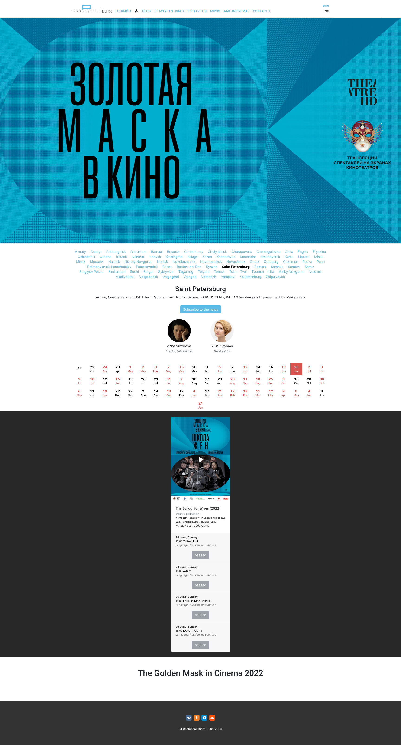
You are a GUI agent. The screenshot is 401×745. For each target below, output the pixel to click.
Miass (318, 257)
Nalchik (114, 262)
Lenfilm (279, 297)
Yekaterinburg (250, 277)
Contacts (261, 11)
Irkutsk (121, 257)
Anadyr (96, 252)
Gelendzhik (86, 257)
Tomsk (219, 272)
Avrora (101, 297)
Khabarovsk (226, 257)
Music (215, 11)
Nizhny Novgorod (138, 262)
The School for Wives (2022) (198, 508)
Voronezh (208, 277)
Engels (303, 252)
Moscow (97, 262)
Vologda (190, 277)
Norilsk (162, 262)
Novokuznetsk (184, 262)
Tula (232, 272)
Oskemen (290, 262)
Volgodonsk (148, 277)
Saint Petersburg (236, 267)
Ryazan (211, 267)
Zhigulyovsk (275, 277)
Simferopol (116, 272)
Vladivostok (125, 277)
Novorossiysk (211, 262)
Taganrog (185, 272)
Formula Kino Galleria (182, 297)
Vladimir (315, 272)
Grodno (106, 257)
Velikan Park (296, 297)
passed (200, 555)
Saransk (277, 267)
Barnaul (156, 252)
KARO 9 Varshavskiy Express (249, 297)
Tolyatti (203, 272)
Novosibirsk (235, 262)
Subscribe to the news (200, 309)
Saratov (294, 267)
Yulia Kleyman (222, 346)
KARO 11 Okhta (212, 297)
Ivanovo (138, 257)
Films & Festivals (169, 11)
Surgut (148, 272)
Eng (326, 11)
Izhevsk (155, 257)
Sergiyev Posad (91, 272)
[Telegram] (204, 718)
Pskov (167, 267)
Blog (146, 11)
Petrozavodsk (147, 267)
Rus (326, 6)
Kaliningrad (174, 257)
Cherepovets (242, 252)
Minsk (80, 262)
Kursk (289, 257)
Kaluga (192, 257)
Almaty (80, 252)
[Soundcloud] (212, 718)
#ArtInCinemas (236, 11)
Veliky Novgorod (292, 272)
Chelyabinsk (217, 252)
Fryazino (319, 252)
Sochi (134, 272)
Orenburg (271, 262)
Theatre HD (197, 11)
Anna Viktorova (179, 346)
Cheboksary (193, 252)
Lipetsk (304, 257)
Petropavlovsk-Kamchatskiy (109, 267)
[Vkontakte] (188, 718)
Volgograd (171, 277)
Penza (307, 262)
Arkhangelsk (116, 252)
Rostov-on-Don (189, 267)
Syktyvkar (166, 272)
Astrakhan (138, 252)
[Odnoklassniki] (196, 718)
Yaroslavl (228, 277)
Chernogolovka (268, 252)
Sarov (309, 267)
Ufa (271, 272)
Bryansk (173, 252)
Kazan (207, 257)
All (79, 368)
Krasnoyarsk (270, 257)
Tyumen (258, 272)
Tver (243, 272)
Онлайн (124, 11)
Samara (260, 267)
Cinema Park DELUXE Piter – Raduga (136, 297)
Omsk (254, 262)
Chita (289, 252)
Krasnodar (248, 257)
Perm (321, 262)
